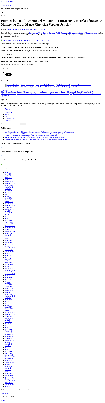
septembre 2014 (10, 318)
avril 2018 (8, 239)
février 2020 (9, 200)
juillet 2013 (8, 344)
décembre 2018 (10, 226)
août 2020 (8, 189)
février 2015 (9, 309)
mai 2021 (8, 174)
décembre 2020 (10, 181)
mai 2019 (8, 216)
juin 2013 (8, 346)
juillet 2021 (8, 172)
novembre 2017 (10, 248)
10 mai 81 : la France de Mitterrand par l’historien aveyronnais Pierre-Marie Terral (31, 136)
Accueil (7, 109)
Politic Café (9, 113)
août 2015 (8, 298)
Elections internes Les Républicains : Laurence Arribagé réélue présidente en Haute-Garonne (35, 137)
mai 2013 (8, 348)
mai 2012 (8, 370)
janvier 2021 (9, 179)
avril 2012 (8, 372)
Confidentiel (9, 111)
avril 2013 (8, 349)
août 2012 (8, 364)
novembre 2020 (10, 183)
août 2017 (8, 253)
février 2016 (9, 287)
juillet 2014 (8, 322)
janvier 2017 (9, 266)
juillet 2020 (8, 191)
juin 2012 (8, 368)
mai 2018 (8, 237)
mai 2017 (8, 259)
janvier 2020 (9, 202)
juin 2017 (8, 257)
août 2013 (8, 342)
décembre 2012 (10, 357)
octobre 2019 (9, 207)
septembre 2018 (10, 231)
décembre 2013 (10, 335)
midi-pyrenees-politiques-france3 (18, 29)
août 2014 (8, 320)
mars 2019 (8, 220)
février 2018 (9, 242)
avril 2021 (8, 176)
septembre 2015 (10, 296)
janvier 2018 (9, 244)
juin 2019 (8, 215)
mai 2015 (8, 303)
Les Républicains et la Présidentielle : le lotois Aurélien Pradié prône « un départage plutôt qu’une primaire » (40, 132)
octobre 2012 (9, 360)
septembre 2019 (10, 209)
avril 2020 (8, 196)
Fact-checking (9, 118)
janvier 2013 (9, 355)
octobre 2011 (9, 383)
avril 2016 (8, 283)
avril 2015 (8, 305)
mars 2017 (8, 263)
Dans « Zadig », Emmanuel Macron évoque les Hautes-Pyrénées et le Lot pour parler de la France (36, 134)
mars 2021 (8, 178)
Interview (8, 120)
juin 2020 (8, 192)
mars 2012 (8, 373)
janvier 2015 (9, 311)
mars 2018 (8, 240)
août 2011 (8, 386)
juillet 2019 (8, 213)
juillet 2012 (8, 366)
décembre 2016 (10, 268)
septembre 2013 (10, 340)
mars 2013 (8, 351)
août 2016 (8, 275)
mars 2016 (8, 285)
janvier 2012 (9, 377)
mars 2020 (8, 198)
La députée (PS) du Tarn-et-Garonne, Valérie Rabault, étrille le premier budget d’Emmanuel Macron (64, 33)
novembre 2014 (10, 314)
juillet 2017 (8, 255)
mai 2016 (8, 281)
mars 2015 (8, 307)
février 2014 (9, 331)
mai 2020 (8, 194)
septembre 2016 (10, 274)
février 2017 (9, 264)
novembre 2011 (10, 381)
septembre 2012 (10, 362)
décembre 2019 (10, 203)
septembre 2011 (10, 384)
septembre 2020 (10, 187)
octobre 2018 (9, 229)
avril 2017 (8, 261)
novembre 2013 (10, 336)
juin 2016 (8, 279)
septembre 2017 (10, 251)
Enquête (7, 114)
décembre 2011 (10, 379)
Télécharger (5, 393)
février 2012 (9, 375)
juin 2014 (8, 324)
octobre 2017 (9, 250)
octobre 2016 (9, 272)
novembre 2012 (10, 359)
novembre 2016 (10, 270)
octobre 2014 (9, 316)
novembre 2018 (10, 227)
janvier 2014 (9, 333)
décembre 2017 (10, 246)
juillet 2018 (8, 233)
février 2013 (9, 353)
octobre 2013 (9, 338)
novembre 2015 (10, 292)
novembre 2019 (10, 205)
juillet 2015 (8, 300)
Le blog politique (6, 5)
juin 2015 (8, 301)
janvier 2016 (9, 288)
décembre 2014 (10, 312)
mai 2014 (8, 325)
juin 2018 (8, 235)
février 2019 (9, 222)
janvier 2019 (9, 224)
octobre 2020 (9, 185)
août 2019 (8, 211)
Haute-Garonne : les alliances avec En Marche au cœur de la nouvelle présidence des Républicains (37, 139)
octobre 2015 (9, 294)
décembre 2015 (10, 290)
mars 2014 (8, 329)
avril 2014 (8, 327)
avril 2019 (8, 218)
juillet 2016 (8, 277)
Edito (6, 116)
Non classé (4, 90)
